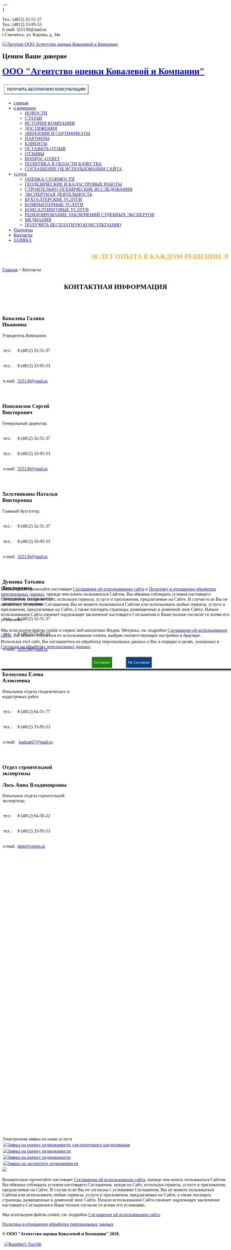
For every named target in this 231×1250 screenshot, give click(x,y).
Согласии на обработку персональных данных (45, 646)
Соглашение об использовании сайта (108, 589)
